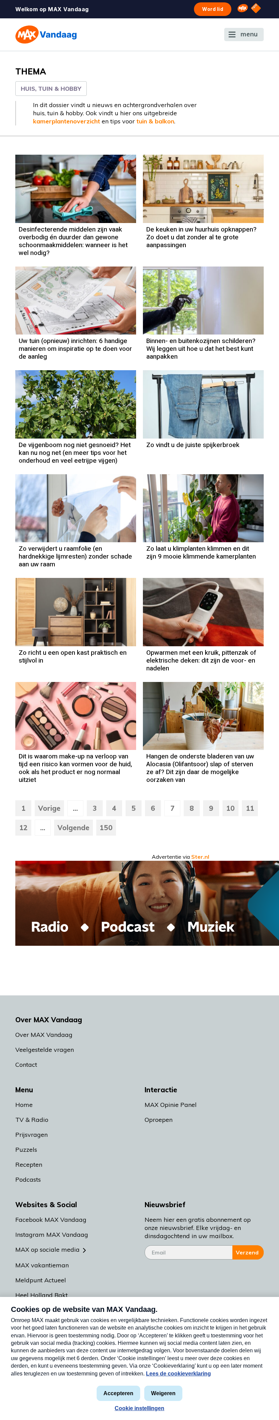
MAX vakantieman (42, 1265)
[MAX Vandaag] (46, 34)
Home (24, 1105)
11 (250, 808)
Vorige (49, 808)
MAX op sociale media (47, 1249)
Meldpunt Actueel (40, 1280)
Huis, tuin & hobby (51, 88)
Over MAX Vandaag (43, 1035)
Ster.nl (200, 856)
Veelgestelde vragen (44, 1050)
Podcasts (28, 1179)
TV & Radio (31, 1120)
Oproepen (159, 1120)
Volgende (73, 827)
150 (106, 827)
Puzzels (26, 1149)
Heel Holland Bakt (41, 1295)
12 (23, 827)
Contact (26, 1064)
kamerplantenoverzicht (66, 121)
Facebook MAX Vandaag (50, 1220)
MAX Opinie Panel (171, 1105)
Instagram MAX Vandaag (51, 1234)
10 (230, 808)
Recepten (28, 1164)
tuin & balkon (155, 121)
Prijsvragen (31, 1135)
